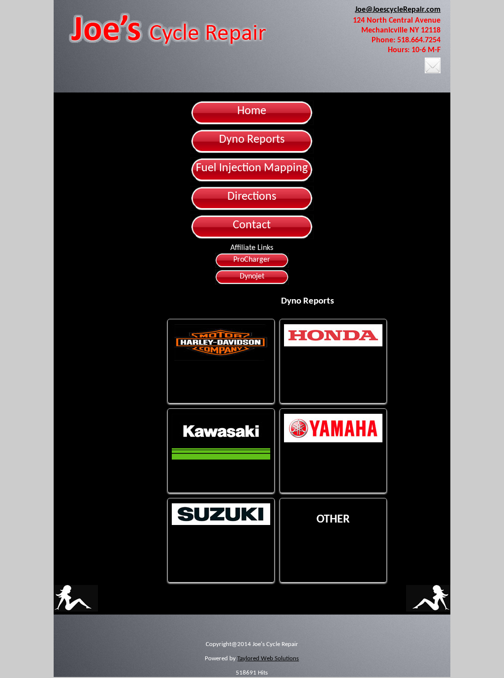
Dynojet (252, 276)
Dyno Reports (251, 140)
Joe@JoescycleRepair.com (398, 10)
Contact (252, 225)
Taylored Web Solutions (268, 658)
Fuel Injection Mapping (252, 168)
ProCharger (251, 260)
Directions (251, 197)
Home (251, 111)
